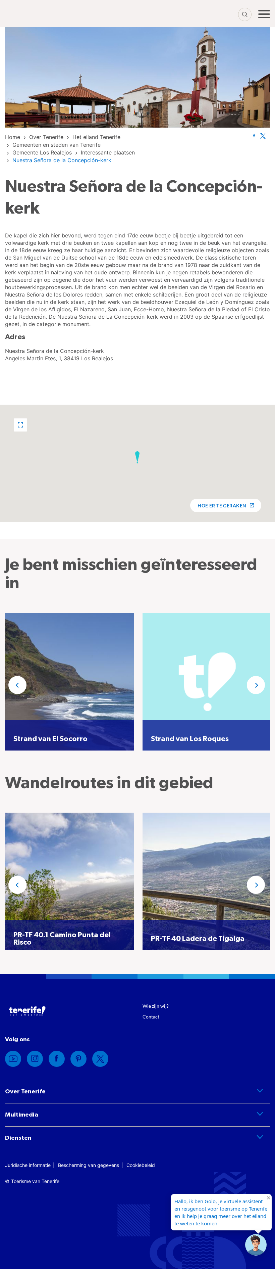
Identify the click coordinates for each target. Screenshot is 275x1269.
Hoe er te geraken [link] (222, 505)
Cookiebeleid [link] (140, 1165)
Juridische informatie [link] (28, 1165)
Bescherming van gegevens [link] (88, 1165)
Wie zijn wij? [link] (156, 1006)
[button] (20, 425)
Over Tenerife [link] (25, 1092)
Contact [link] (151, 1016)
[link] (12, 137)
